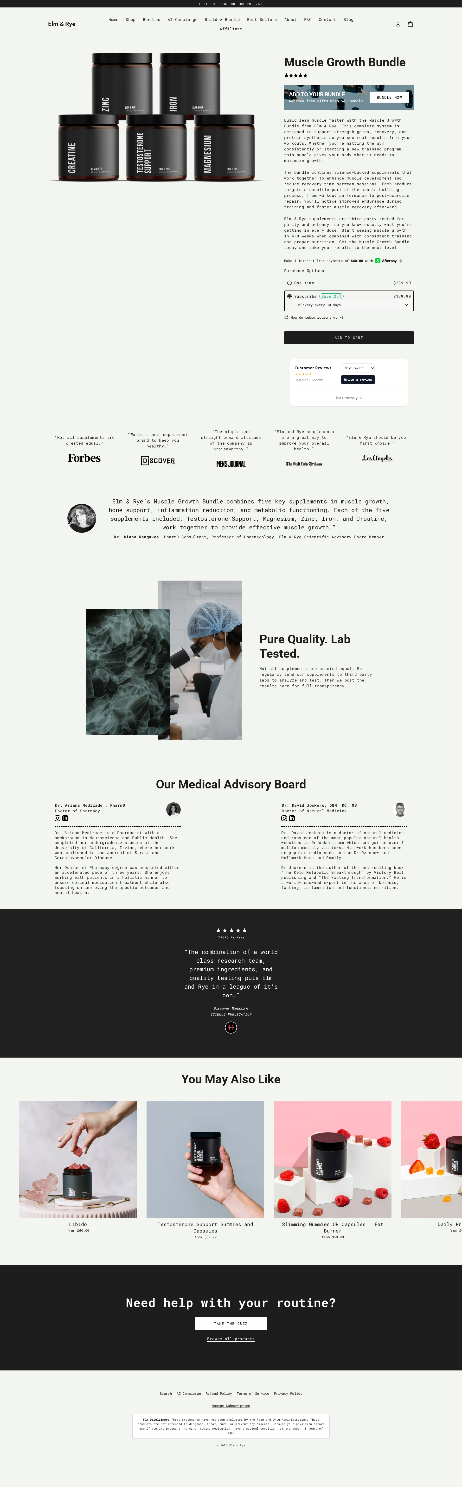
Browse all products (231, 1338)
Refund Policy (219, 1393)
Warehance (252, 1449)
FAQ (308, 19)
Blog (349, 19)
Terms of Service (253, 1393)
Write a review (358, 379)
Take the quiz (231, 1323)
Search (166, 1393)
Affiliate (231, 28)
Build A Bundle (222, 19)
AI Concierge (183, 19)
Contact (327, 19)
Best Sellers (262, 19)
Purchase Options (304, 270)
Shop (131, 19)
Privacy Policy (288, 1393)
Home (114, 19)
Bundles (151, 19)
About (290, 19)
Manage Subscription (231, 1405)
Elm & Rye (62, 23)
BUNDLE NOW (389, 97)
